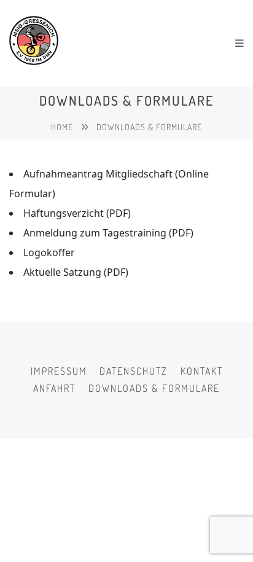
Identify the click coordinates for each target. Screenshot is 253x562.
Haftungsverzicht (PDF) (77, 213)
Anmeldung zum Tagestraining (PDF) (108, 233)
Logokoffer (49, 252)
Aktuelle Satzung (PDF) (75, 272)
